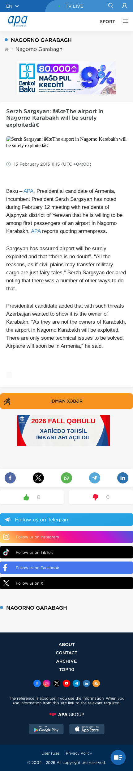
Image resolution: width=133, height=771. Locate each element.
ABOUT (66, 644)
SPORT (107, 21)
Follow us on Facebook (37, 568)
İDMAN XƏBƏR (66, 401)
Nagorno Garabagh (38, 49)
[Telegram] (76, 684)
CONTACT (66, 652)
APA (28, 191)
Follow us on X (29, 583)
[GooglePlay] (46, 730)
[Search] (110, 6)
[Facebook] (37, 684)
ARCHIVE (66, 661)
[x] (56, 684)
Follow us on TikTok (34, 552)
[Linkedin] (86, 684)
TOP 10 (66, 669)
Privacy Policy (79, 753)
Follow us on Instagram (37, 537)
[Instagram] (46, 684)
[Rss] (96, 684)
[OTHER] (124, 21)
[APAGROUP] (66, 714)
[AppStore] (87, 730)
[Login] (124, 6)
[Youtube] (66, 684)
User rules (50, 753)
